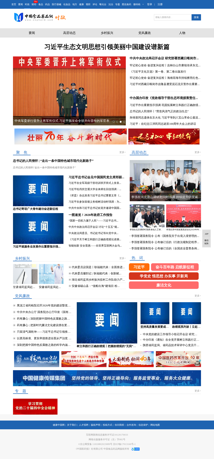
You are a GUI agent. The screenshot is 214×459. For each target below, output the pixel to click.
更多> (122, 152)
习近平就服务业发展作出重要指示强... (36, 246)
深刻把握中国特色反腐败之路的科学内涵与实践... (45, 344)
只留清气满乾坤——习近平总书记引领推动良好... (45, 331)
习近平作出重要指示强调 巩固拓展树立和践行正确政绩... (165, 105)
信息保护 (143, 425)
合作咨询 (131, 425)
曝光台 (102, 4)
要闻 (20, 4)
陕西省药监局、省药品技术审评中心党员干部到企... (171, 345)
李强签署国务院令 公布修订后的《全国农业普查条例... (165, 248)
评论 (95, 4)
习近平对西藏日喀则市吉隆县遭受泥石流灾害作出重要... (165, 84)
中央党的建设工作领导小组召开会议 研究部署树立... (171, 334)
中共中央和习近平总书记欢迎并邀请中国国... (95, 208)
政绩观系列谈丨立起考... (187, 326)
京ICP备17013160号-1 (124, 444)
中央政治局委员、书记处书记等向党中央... (93, 233)
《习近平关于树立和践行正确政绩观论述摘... (95, 239)
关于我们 (71, 425)
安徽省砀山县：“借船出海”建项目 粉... (96, 286)
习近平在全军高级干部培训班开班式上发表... (95, 183)
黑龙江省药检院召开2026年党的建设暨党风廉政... (45, 305)
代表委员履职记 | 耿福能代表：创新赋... (96, 273)
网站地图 (155, 425)
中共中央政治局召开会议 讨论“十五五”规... (94, 226)
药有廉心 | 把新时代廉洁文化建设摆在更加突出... (45, 325)
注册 (160, 4)
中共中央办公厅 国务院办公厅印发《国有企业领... (45, 312)
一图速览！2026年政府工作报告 (90, 215)
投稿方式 (107, 425)
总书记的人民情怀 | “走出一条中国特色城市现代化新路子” (53, 160)
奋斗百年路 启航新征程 (175, 267)
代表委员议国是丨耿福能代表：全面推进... (98, 267)
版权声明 (95, 425)
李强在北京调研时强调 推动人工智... (146, 229)
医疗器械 (56, 4)
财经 (34, 4)
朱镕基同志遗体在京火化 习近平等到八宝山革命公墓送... (165, 117)
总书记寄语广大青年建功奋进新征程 (35, 208)
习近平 (139, 267)
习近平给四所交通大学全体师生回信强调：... (95, 189)
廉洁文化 (163, 285)
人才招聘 (83, 425)
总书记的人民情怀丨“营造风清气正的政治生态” (159, 111)
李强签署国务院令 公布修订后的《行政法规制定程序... (165, 242)
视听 (88, 4)
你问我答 (119, 425)
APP (206, 234)
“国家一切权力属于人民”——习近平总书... (93, 220)
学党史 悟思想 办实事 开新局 (164, 276)
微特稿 (136, 4)
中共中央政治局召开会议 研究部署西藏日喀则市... (164, 58)
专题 (117, 4)
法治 (110, 4)
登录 (149, 4)
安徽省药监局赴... (50, 287)
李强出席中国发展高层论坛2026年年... (183, 229)
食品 (40, 4)
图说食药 (126, 4)
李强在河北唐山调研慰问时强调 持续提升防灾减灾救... (168, 197)
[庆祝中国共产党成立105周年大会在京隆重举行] (117, 90)
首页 (13, 4)
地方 (74, 4)
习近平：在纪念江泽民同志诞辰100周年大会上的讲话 (163, 123)
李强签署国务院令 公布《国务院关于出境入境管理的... (165, 235)
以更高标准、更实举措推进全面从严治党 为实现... (45, 338)
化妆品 (66, 4)
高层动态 (69, 33)
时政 (27, 4)
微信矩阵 (206, 242)
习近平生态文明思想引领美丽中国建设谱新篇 (107, 46)
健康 (81, 4)
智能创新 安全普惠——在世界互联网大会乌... (95, 245)
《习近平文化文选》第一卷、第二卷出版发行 (158, 71)
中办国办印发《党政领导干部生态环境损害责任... (164, 98)
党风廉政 (144, 33)
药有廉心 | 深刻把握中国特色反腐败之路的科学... (45, 318)
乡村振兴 (107, 33)
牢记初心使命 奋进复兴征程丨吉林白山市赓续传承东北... (165, 65)
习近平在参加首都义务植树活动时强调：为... (95, 201)
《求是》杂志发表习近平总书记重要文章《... (95, 195)
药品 (47, 4)
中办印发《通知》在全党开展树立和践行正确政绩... (171, 339)
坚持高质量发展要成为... (156, 326)
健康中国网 (59, 425)
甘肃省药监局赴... (24, 287)
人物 (182, 33)
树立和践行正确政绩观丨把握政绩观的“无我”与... (107, 346)
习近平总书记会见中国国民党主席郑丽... (96, 177)
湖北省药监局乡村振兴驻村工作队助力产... (98, 279)
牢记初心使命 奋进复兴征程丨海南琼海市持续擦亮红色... (165, 77)
